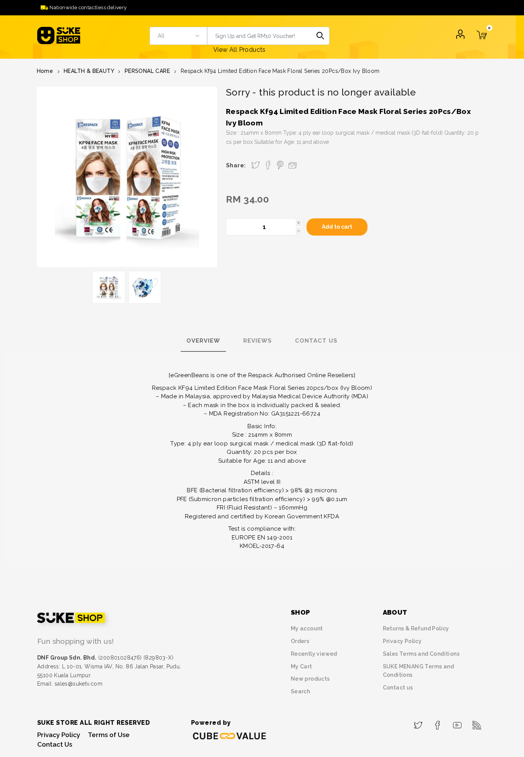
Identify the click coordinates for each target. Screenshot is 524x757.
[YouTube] (457, 723)
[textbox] (259, 36)
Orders (300, 641)
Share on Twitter (255, 165)
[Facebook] (438, 723)
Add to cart (337, 227)
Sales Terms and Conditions (421, 654)
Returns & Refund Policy (416, 628)
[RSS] (477, 723)
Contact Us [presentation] (316, 340)
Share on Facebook (268, 165)
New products (310, 679)
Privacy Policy (402, 641)
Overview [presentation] (203, 340)
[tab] (203, 341)
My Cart (301, 666)
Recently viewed (314, 654)
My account (307, 628)
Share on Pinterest (280, 165)
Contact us (398, 687)
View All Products (239, 49)
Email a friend (292, 164)
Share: (236, 165)
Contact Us (54, 744)
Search (320, 36)
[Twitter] (418, 723)
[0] (482, 40)
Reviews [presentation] (257, 340)
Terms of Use (109, 735)
